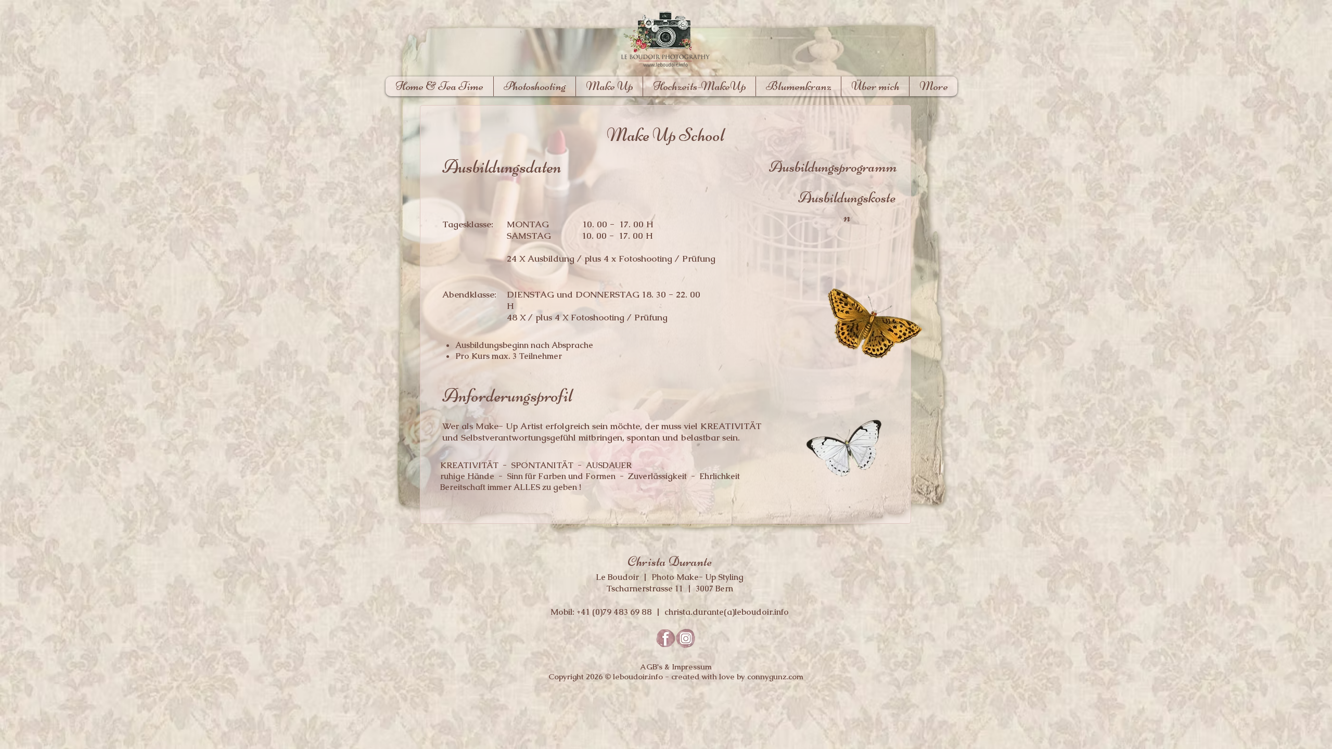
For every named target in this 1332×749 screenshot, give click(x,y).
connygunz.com (774, 676)
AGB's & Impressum (676, 666)
